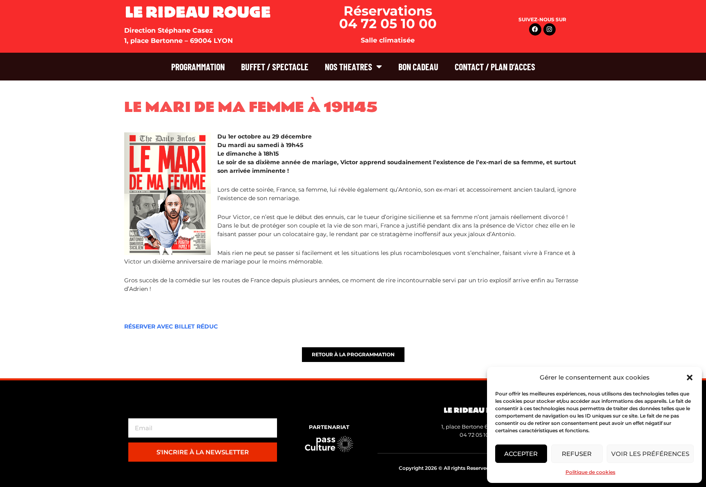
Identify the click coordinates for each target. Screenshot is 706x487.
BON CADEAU (418, 66)
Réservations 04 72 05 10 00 (388, 17)
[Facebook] (535, 29)
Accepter (521, 454)
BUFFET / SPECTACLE (274, 66)
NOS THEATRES (348, 66)
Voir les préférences (650, 454)
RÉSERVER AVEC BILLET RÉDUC (171, 326)
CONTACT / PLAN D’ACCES (495, 66)
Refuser (577, 454)
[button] (690, 377)
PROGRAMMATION (198, 66)
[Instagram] (549, 29)
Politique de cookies (590, 472)
